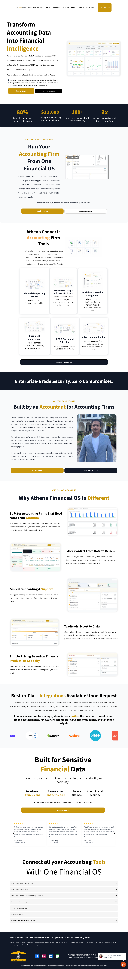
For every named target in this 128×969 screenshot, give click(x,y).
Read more (17, 837)
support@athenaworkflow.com (85, 958)
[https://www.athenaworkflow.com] (21, 7)
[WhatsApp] (57, 956)
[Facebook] (37, 956)
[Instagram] (44, 956)
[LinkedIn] (50, 956)
